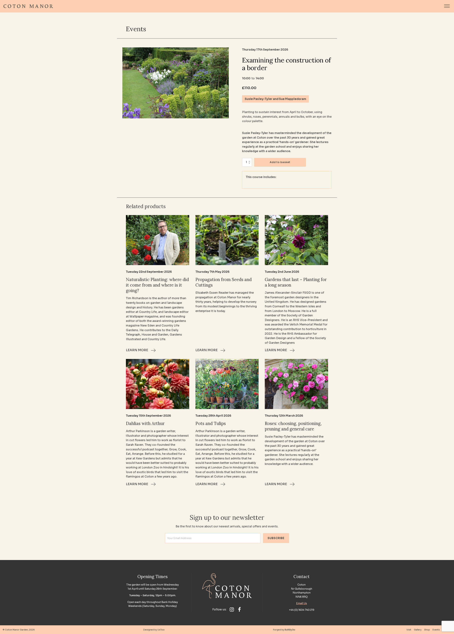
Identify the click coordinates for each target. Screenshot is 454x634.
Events (136, 29)
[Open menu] (446, 6)
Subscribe (276, 538)
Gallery (418, 629)
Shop (427, 629)
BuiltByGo (290, 629)
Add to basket (280, 162)
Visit (408, 629)
